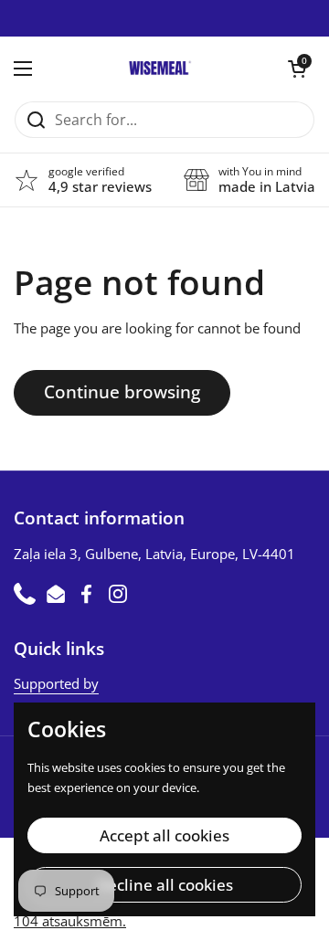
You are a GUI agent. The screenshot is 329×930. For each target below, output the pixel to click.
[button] (297, 68)
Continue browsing (122, 392)
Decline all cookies (165, 884)
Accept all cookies (164, 835)
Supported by (56, 683)
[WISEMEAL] (159, 68)
